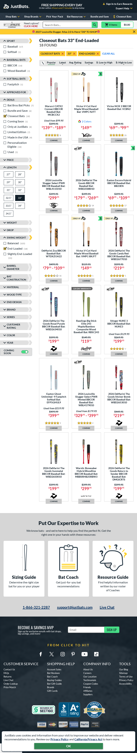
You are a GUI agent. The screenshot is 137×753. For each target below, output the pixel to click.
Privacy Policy (59, 739)
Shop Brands (31, 16)
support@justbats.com (75, 607)
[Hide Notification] (134, 31)
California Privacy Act (88, 739)
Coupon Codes (90, 683)
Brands (50, 687)
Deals (10, 99)
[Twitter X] (51, 654)
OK (68, 746)
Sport (11, 40)
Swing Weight (16, 237)
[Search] (95, 25)
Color (11, 335)
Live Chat (107, 607)
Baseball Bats (16, 59)
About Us (88, 669)
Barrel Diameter (13, 267)
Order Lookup (11, 683)
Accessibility (125, 683)
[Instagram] (62, 654)
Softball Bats (16, 78)
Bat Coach (52, 676)
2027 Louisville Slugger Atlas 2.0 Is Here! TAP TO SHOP (66, 31)
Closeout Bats (123, 16)
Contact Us (9, 669)
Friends (87, 687)
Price (10, 159)
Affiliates (87, 690)
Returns (8, 676)
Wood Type (14, 294)
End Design (14, 302)
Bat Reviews (53, 673)
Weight (12, 222)
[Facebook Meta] (41, 654)
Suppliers (88, 694)
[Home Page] (16, 6)
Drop (10, 230)
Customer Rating (13, 326)
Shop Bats (11, 16)
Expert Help (122, 8)
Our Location (90, 676)
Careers (87, 673)
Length (12, 167)
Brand (11, 309)
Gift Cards (52, 690)
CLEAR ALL (108, 53)
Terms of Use (126, 676)
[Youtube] (85, 654)
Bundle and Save (99, 16)
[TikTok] (96, 654)
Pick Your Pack (54, 16)
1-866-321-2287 (36, 607)
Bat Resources (75, 16)
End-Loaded (87, 53)
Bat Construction (16, 278)
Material (13, 287)
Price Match (10, 687)
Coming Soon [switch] (9, 352)
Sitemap (123, 673)
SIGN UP (112, 629)
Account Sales (54, 669)
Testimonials (89, 680)
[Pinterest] (73, 654)
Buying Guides (54, 680)
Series (11, 317)
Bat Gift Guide (54, 683)
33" (70, 53)
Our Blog (123, 669)
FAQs (6, 673)
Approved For (16, 92)
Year (10, 342)
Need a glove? (31, 25)
